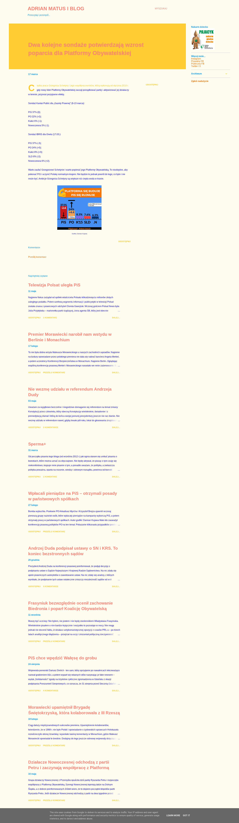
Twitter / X (196, 66)
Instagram (196, 58)
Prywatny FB (197, 61)
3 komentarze (50, 586)
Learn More (173, 815)
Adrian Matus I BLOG (56, 8)
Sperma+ (37, 444)
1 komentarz (50, 317)
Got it (186, 815)
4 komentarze (50, 690)
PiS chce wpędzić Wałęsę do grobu (62, 658)
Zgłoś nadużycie (199, 81)
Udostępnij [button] (152, 85)
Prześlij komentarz (37, 257)
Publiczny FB (197, 63)
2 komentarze (50, 427)
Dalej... (116, 317)
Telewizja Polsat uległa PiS (54, 285)
